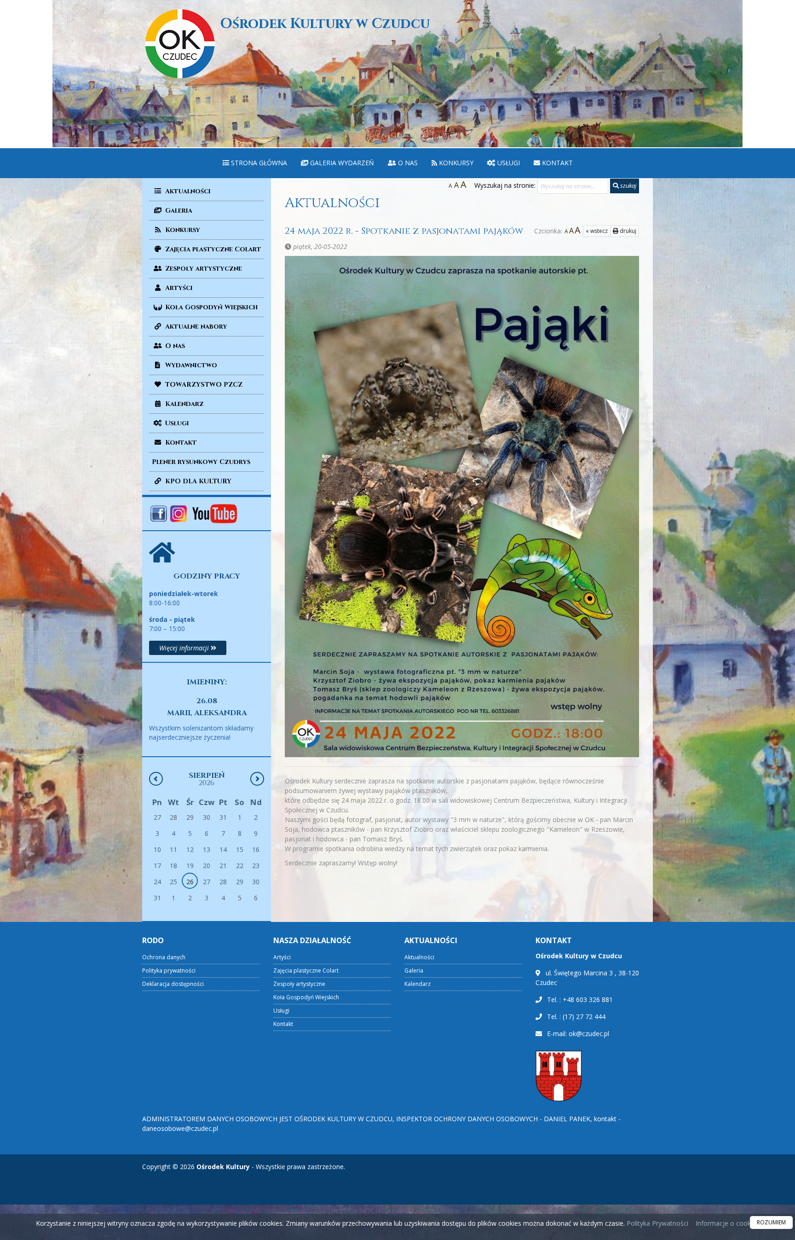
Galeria (177, 210)
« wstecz (597, 231)
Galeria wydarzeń (341, 162)
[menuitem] (255, 163)
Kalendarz (183, 404)
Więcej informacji (185, 647)
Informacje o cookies (727, 1223)
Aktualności (187, 191)
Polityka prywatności (169, 970)
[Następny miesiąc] (257, 779)
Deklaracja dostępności (173, 984)
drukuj (627, 231)
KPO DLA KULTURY (197, 481)
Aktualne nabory (195, 326)
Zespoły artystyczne (202, 268)
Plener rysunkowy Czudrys (201, 462)
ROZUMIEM (771, 1222)
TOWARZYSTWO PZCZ (202, 384)
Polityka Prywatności (656, 1223)
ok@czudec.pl (589, 1033)
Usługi (507, 162)
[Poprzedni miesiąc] (156, 779)
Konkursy (455, 162)
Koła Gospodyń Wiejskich (210, 307)
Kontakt (556, 162)
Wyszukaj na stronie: (505, 185)
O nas (407, 162)
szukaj (627, 185)
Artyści (178, 288)
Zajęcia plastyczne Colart (212, 249)
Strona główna (258, 162)
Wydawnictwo (190, 365)
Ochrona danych (163, 957)
